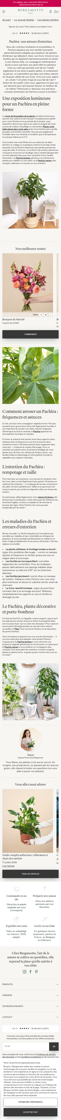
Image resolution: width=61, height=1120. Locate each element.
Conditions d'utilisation (31, 1057)
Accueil (6, 20)
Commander (30, 334)
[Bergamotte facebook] (30, 972)
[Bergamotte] (30, 11)
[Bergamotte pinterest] (36, 972)
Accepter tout (30, 1112)
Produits (7, 984)
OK (54, 1046)
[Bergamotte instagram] (24, 972)
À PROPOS (7, 995)
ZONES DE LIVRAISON (12, 1006)
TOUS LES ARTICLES (30, 874)
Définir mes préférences (31, 1102)
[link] (50, 11)
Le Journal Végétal (24, 20)
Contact (7, 1017)
